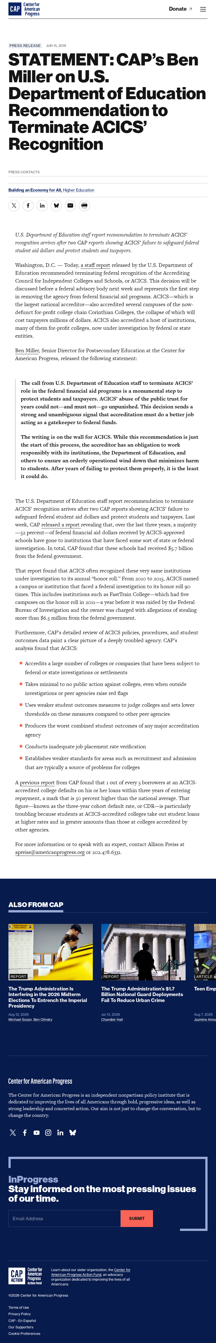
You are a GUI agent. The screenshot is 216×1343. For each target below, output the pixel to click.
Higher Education (78, 190)
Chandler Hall (112, 1019)
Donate (178, 9)
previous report (37, 782)
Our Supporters (20, 1327)
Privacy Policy (19, 1314)
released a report (61, 524)
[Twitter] (12, 1133)
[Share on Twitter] (14, 205)
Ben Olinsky (42, 1019)
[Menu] (203, 9)
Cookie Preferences (24, 1333)
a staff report (95, 265)
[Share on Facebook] (28, 205)
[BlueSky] (73, 1133)
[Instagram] (48, 1133)
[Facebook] (24, 1133)
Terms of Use (18, 1307)
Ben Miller (27, 350)
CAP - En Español (22, 1321)
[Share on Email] (70, 205)
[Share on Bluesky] (56, 205)
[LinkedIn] (60, 1133)
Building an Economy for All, (35, 190)
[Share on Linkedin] (42, 205)
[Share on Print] (84, 205)
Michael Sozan (20, 1019)
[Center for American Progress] (15, 9)
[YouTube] (36, 1133)
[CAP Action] (27, 1276)
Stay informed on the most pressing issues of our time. (102, 1189)
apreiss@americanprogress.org (50, 852)
